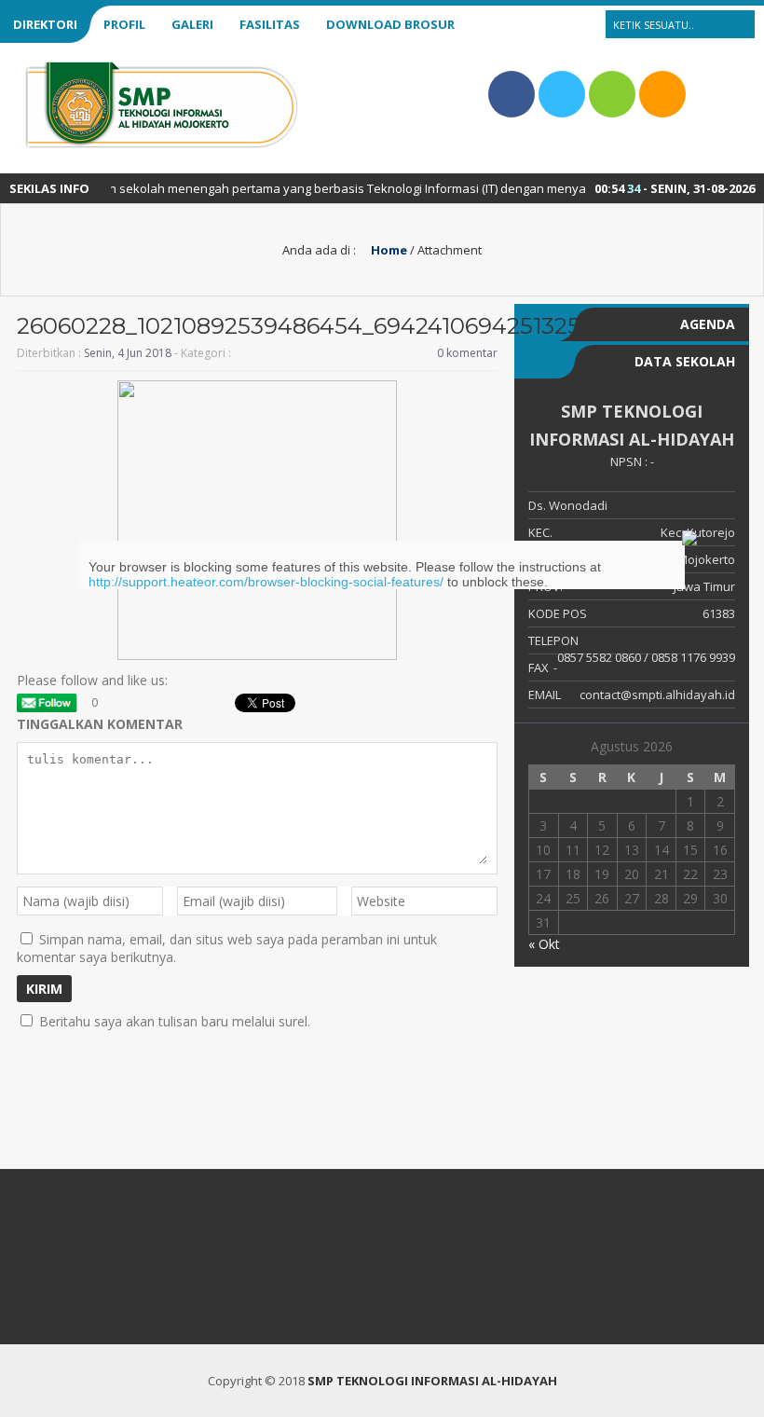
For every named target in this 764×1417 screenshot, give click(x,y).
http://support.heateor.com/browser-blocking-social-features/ (266, 581)
